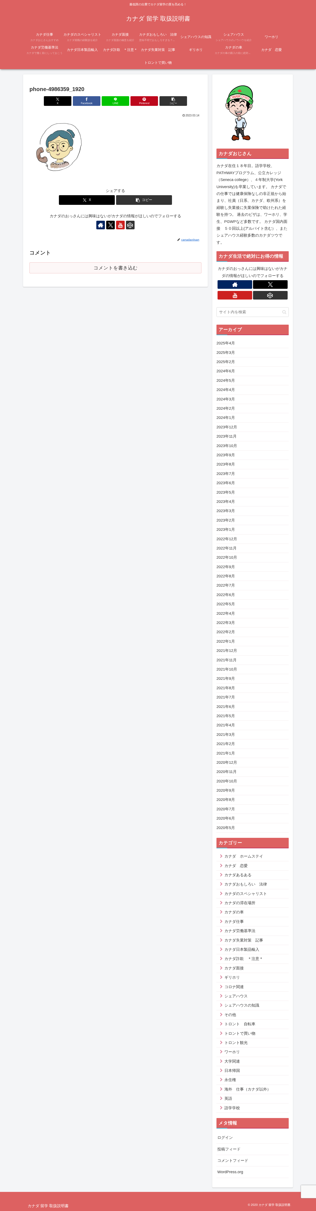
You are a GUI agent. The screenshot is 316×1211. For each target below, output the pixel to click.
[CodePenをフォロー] (130, 225)
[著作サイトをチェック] (100, 225)
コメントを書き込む (116, 268)
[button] (173, 101)
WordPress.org (230, 1172)
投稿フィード (229, 1149)
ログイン (225, 1137)
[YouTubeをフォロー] (120, 225)
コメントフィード (232, 1160)
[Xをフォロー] (110, 225)
